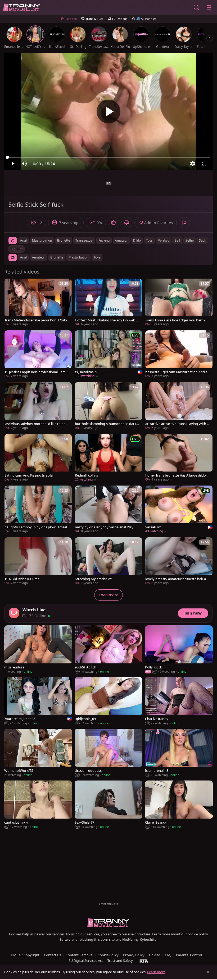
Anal (23, 257)
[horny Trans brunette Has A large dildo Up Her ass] (179, 458)
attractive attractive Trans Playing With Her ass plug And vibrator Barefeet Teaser (177, 424)
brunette (63, 240)
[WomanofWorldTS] (38, 753)
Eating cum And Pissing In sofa (28, 475)
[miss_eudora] (38, 650)
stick (202, 240)
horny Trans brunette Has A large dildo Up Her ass (177, 475)
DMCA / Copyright (25, 955)
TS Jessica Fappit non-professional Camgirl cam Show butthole (36, 372)
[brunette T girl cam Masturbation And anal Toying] (179, 354)
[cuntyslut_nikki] (38, 805)
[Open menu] (209, 7)
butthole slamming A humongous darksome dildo (107, 424)
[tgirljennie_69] (108, 701)
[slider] (108, 157)
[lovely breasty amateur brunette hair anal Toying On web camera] (179, 561)
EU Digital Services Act (86, 960)
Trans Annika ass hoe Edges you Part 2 (175, 320)
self (177, 240)
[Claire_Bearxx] (179, 805)
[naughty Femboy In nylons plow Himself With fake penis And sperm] (38, 510)
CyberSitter (149, 939)
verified (163, 240)
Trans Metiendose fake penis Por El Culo (35, 320)
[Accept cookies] (208, 972)
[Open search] (196, 7)
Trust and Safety (120, 960)
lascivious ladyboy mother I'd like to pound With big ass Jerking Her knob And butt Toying (36, 424)
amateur (121, 240)
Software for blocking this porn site (87, 939)
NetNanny (130, 939)
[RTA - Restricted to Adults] (144, 960)
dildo (137, 240)
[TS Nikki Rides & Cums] (38, 561)
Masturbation (78, 257)
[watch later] (11, 285)
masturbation (42, 240)
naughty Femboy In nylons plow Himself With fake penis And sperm (36, 527)
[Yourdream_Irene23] (38, 701)
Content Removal (79, 955)
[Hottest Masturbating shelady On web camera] (108, 303)
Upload (154, 955)
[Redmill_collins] (108, 458)
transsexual (84, 240)
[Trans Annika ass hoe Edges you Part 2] (179, 303)
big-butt (16, 249)
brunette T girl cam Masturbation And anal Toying (177, 372)
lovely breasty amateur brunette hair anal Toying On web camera (177, 579)
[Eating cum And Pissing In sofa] (38, 458)
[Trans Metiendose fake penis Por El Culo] (38, 303)
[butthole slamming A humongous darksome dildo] (108, 406)
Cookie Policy (108, 955)
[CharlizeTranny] (179, 701)
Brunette (56, 257)
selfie (190, 240)
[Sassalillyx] (179, 510)
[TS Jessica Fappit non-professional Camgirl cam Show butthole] (38, 354)
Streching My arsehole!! (93, 579)
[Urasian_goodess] (108, 753)
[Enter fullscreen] (204, 163)
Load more (108, 594)
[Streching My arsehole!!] (108, 561)
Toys (97, 257)
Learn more (156, 971)
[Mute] (24, 163)
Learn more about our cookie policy (180, 934)
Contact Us (52, 955)
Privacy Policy (133, 955)
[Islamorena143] (179, 753)
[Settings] (192, 163)
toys (149, 240)
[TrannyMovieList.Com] (21, 7)
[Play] (108, 111)
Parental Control (189, 955)
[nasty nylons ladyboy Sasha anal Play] (108, 510)
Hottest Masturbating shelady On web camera (107, 320)
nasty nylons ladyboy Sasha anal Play (104, 527)
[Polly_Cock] (179, 650)
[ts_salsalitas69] (108, 354)
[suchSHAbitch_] (108, 650)
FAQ (168, 955)
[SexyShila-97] (108, 805)
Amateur (38, 257)
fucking (104, 240)
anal (23, 240)
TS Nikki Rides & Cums (21, 579)
